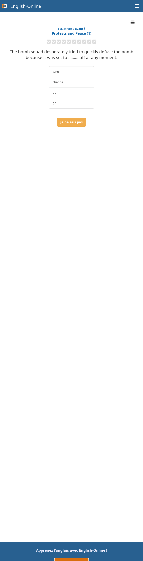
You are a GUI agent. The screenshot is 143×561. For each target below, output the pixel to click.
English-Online (25, 6)
